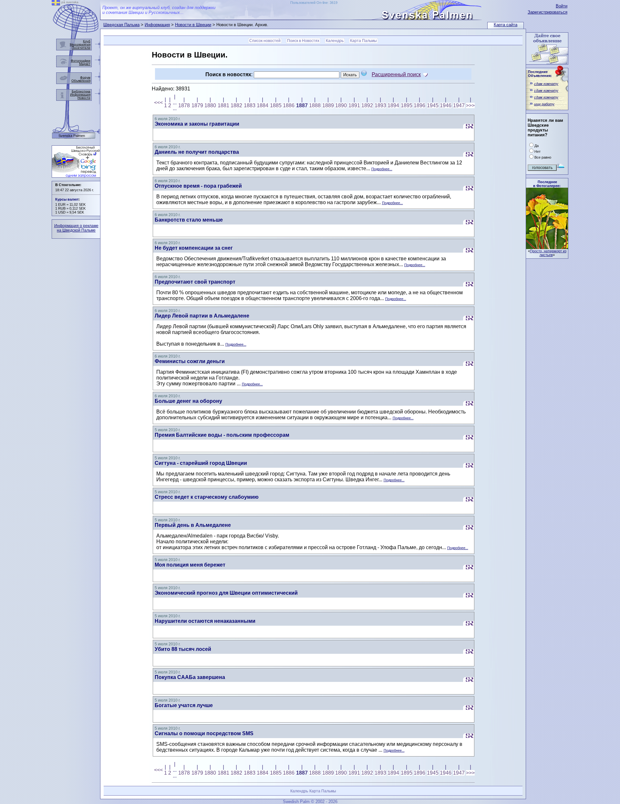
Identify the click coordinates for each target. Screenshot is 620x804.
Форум (85, 77)
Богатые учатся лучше (184, 705)
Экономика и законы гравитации (197, 124)
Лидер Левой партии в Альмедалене (202, 315)
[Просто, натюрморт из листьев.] (547, 247)
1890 (341, 105)
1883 (249, 105)
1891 (354, 105)
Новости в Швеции (193, 24)
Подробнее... (381, 169)
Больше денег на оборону (188, 401)
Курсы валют (66, 199)
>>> (470, 105)
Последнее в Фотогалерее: (547, 184)
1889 (328, 105)
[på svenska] (56, 3)
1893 (380, 105)
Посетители (81, 47)
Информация (157, 24)
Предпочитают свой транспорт (195, 282)
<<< (158, 102)
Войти (561, 6)
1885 (276, 105)
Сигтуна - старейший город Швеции (201, 463)
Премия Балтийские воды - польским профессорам (222, 435)
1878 (184, 105)
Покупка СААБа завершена (190, 677)
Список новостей (265, 40)
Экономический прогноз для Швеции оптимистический (226, 593)
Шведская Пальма (121, 24)
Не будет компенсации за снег (194, 248)
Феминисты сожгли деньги (190, 361)
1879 (197, 105)
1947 (459, 105)
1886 (288, 105)
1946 (445, 105)
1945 (433, 105)
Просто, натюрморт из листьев (548, 253)
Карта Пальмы (363, 40)
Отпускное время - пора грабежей (198, 186)
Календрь (335, 40)
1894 (393, 105)
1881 (223, 105)
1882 (236, 105)
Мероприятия (80, 44)
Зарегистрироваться (547, 12)
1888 (315, 105)
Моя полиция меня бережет (190, 565)
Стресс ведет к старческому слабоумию (207, 497)
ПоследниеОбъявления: (540, 74)
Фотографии (80, 60)
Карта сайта (505, 24)
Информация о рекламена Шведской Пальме (76, 228)
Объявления (80, 80)
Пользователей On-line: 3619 (313, 3)
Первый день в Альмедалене (193, 525)
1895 (406, 105)
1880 (210, 105)
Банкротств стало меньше (189, 220)
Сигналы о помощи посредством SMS (204, 733)
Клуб (86, 41)
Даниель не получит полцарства (197, 152)
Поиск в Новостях (303, 40)
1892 (367, 105)
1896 (419, 105)
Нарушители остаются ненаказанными (205, 621)
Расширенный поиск (396, 74)
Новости (84, 97)
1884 (262, 105)
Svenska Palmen (71, 136)
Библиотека (81, 91)
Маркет (84, 64)
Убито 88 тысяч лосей (183, 649)
